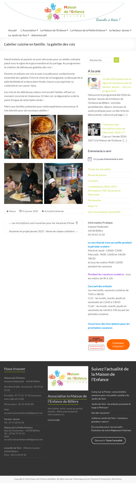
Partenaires (94, 200)
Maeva (12, 211)
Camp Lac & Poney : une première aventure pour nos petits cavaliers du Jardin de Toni (110, 395)
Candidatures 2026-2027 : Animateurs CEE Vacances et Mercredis (104, 190)
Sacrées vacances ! (100, 412)
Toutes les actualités (99, 169)
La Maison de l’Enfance (53, 30)
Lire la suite (54, 419)
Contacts (93, 180)
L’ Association (28, 30)
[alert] (110, 159)
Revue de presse (97, 174)
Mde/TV (93, 206)
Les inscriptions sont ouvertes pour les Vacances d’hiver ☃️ (43, 222)
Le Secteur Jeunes (119, 30)
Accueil (12, 30)
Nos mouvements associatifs (104, 211)
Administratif (39, 35)
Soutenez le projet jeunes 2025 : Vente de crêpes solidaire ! (43, 231)
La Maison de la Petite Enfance (87, 30)
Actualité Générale (54, 211)
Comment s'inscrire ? (118, 344)
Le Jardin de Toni (17, 35)
